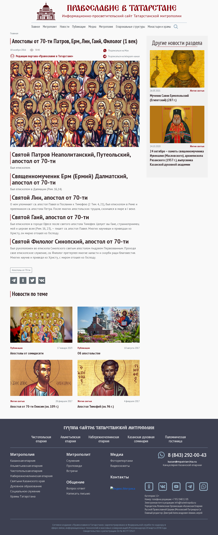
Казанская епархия (22, 460)
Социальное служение (25, 491)
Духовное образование (26, 486)
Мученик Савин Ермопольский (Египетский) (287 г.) (169, 97)
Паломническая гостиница (175, 438)
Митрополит (50, 26)
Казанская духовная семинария (141, 438)
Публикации (78, 26)
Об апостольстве (88, 353)
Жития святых (17, 401)
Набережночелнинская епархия (104, 438)
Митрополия (106, 26)
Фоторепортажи (121, 460)
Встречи (71, 471)
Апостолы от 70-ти (21, 270)
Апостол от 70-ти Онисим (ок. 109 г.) (34, 406)
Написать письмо (78, 493)
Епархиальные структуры (130, 26)
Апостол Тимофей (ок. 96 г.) (95, 406)
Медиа (92, 26)
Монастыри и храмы (159, 26)
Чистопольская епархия (41, 438)
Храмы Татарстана (22, 496)
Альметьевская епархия (70, 438)
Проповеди (74, 465)
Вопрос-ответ (75, 488)
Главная (14, 33)
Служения (72, 460)
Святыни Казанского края (27, 481)
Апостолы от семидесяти (26, 353)
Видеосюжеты (120, 465)
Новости (64, 26)
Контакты (119, 476)
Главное (35, 26)
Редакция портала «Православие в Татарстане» (44, 56)
